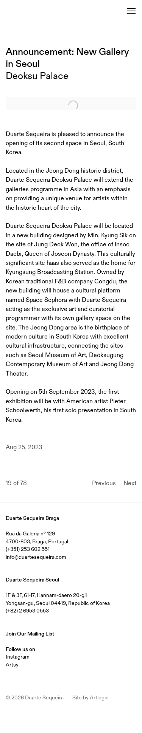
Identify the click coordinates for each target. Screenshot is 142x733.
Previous (104, 483)
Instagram (18, 656)
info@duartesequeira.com (36, 557)
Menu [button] (130, 11)
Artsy (12, 664)
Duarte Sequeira (36, 11)
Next (129, 483)
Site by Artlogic (90, 697)
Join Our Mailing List (30, 633)
